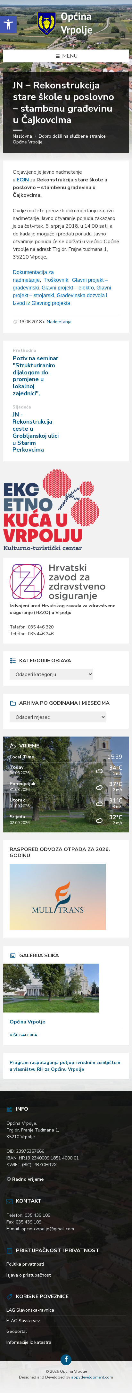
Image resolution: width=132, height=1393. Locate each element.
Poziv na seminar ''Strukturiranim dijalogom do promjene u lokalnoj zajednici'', (35, 375)
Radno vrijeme (28, 1179)
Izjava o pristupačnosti (29, 1275)
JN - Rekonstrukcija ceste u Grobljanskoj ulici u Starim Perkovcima (35, 432)
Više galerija (23, 1035)
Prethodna (24, 350)
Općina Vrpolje (27, 1021)
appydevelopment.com (92, 1377)
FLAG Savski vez (23, 1321)
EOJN (23, 179)
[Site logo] (66, 36)
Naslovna (22, 136)
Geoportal (16, 1331)
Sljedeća (21, 407)
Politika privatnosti (25, 1264)
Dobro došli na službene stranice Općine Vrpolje (59, 139)
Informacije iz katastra (28, 1342)
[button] (8, 24)
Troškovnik (56, 280)
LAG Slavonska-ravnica (30, 1310)
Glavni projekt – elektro (68, 287)
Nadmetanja (59, 322)
